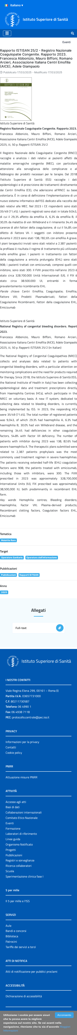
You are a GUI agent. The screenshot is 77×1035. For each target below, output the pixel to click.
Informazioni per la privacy (22, 742)
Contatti (11, 747)
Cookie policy (14, 752)
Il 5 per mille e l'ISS (18, 901)
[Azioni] (6, 5)
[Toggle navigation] (7, 33)
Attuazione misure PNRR (21, 777)
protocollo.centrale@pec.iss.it (30, 717)
